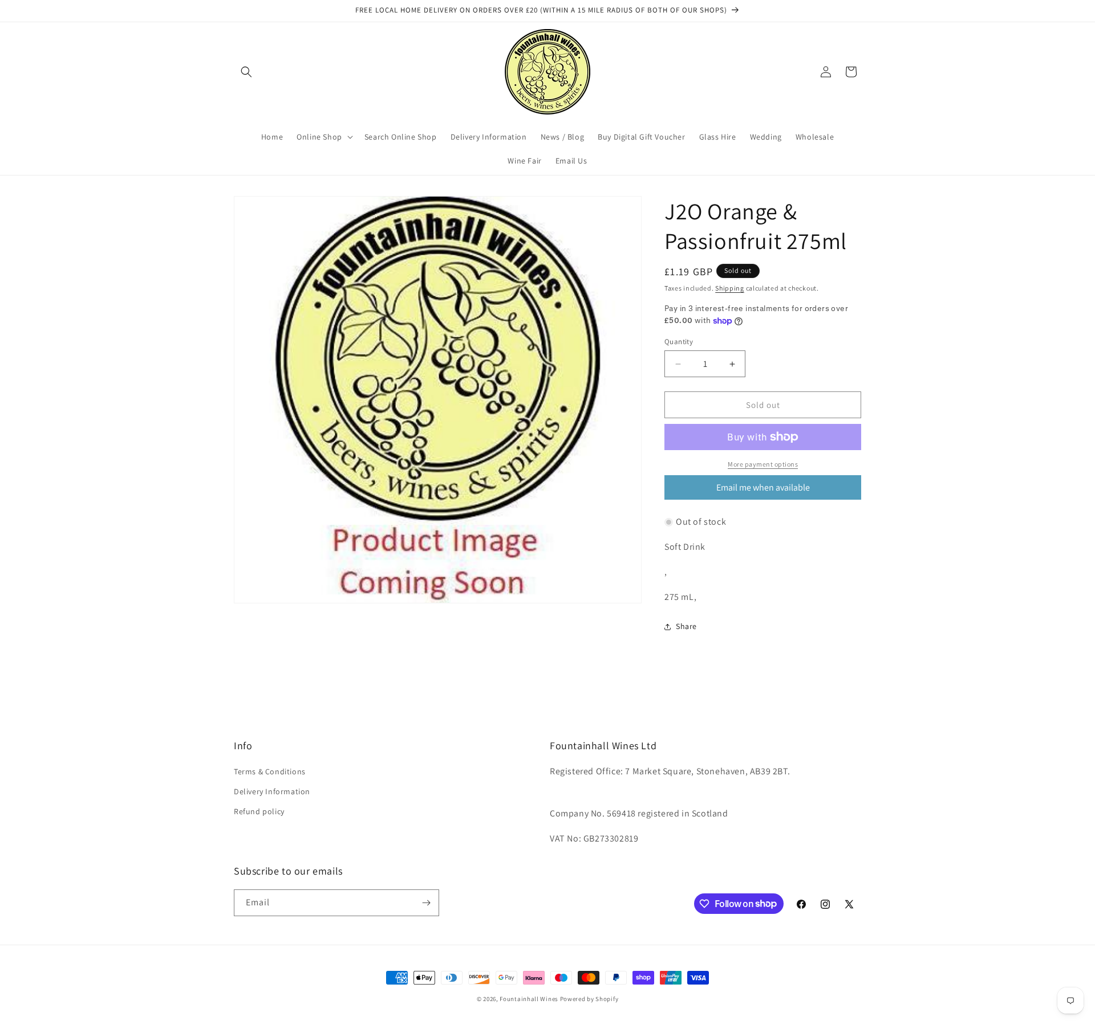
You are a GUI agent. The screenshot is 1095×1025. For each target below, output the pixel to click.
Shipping (729, 288)
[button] (246, 71)
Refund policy (259, 811)
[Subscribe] (426, 902)
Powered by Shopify (589, 999)
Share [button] (686, 626)
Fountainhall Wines (529, 999)
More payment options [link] (763, 464)
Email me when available (763, 487)
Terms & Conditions (270, 771)
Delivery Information (272, 791)
